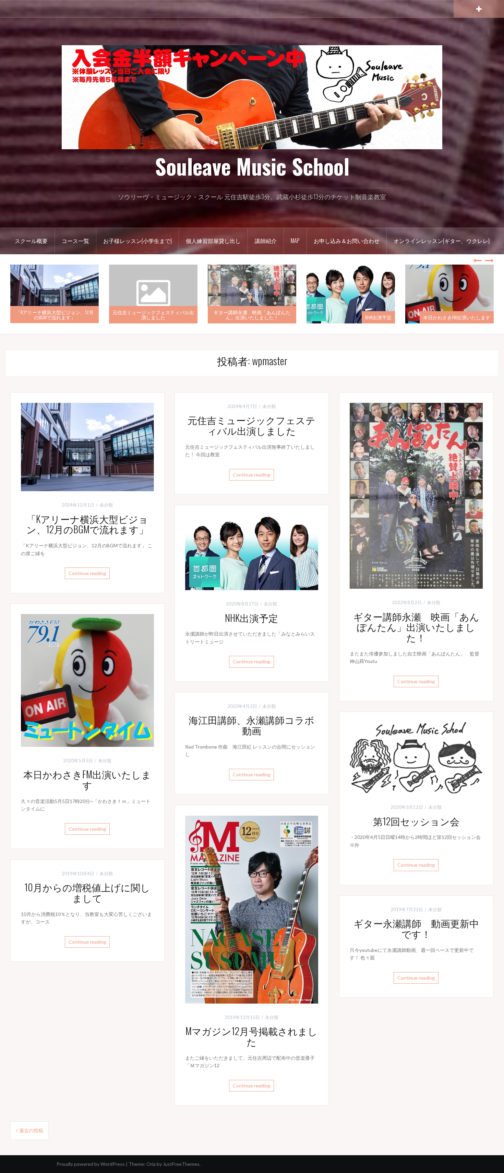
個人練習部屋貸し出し (213, 241)
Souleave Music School (252, 166)
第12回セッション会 (416, 821)
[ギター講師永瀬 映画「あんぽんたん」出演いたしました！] (416, 495)
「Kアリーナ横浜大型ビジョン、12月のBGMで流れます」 (55, 314)
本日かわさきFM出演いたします (456, 317)
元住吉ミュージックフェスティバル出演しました (153, 314)
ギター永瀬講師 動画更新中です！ (416, 928)
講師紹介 (266, 241)
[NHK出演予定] (251, 552)
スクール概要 (31, 241)
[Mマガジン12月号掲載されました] (251, 909)
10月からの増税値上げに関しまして (87, 892)
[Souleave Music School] (252, 97)
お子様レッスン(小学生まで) (137, 241)
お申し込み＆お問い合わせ (347, 241)
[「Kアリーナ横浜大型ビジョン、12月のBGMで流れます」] (87, 446)
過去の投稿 (31, 1130)
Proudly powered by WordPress (91, 1164)
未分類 (106, 505)
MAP (295, 241)
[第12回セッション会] (416, 757)
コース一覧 (75, 241)
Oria (151, 1164)
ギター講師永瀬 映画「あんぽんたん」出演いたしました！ (252, 314)
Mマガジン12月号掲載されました (251, 1036)
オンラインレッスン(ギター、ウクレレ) (442, 241)
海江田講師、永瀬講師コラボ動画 (251, 725)
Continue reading (87, 573)
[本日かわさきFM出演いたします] (87, 680)
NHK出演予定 (378, 317)
